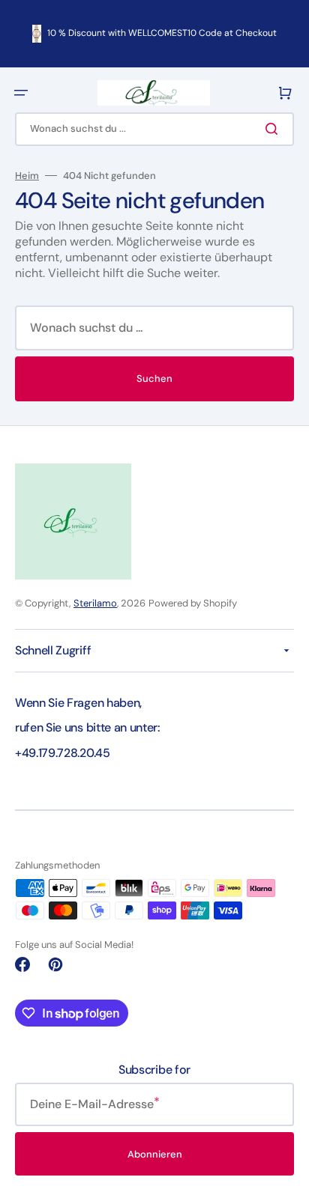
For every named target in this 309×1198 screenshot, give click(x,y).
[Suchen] (274, 128)
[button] (21, 92)
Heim (27, 176)
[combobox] (154, 129)
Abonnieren (155, 1154)
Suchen (154, 378)
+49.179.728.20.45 (62, 753)
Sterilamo (95, 603)
